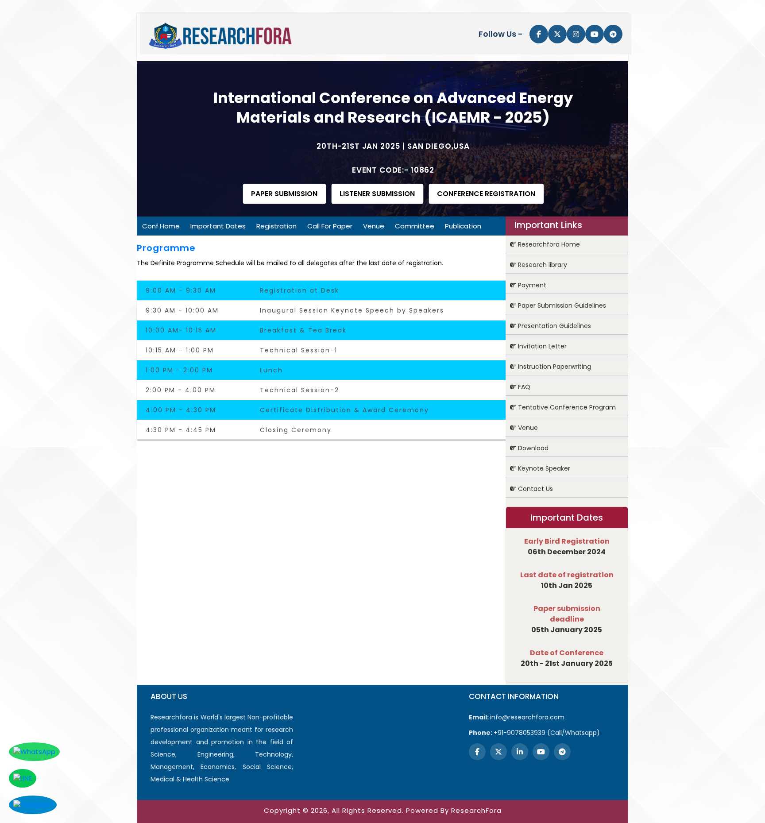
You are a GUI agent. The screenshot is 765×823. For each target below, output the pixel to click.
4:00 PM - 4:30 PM (181, 410)
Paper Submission (284, 194)
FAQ (523, 387)
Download (532, 448)
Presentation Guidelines (553, 325)
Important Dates (218, 226)
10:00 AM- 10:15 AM (181, 330)
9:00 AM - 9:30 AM (181, 290)
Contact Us (534, 488)
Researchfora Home (548, 244)
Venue (373, 226)
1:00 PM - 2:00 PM (179, 370)
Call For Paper (329, 226)
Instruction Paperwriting (553, 366)
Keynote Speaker (543, 468)
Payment (531, 285)
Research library (541, 264)
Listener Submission (377, 194)
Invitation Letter (541, 346)
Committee (414, 226)
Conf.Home (161, 226)
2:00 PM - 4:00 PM (181, 390)
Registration (276, 226)
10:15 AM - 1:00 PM (180, 350)
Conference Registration (486, 194)
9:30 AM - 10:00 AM (182, 310)
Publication (463, 226)
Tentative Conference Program (566, 407)
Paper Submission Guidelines (561, 305)
